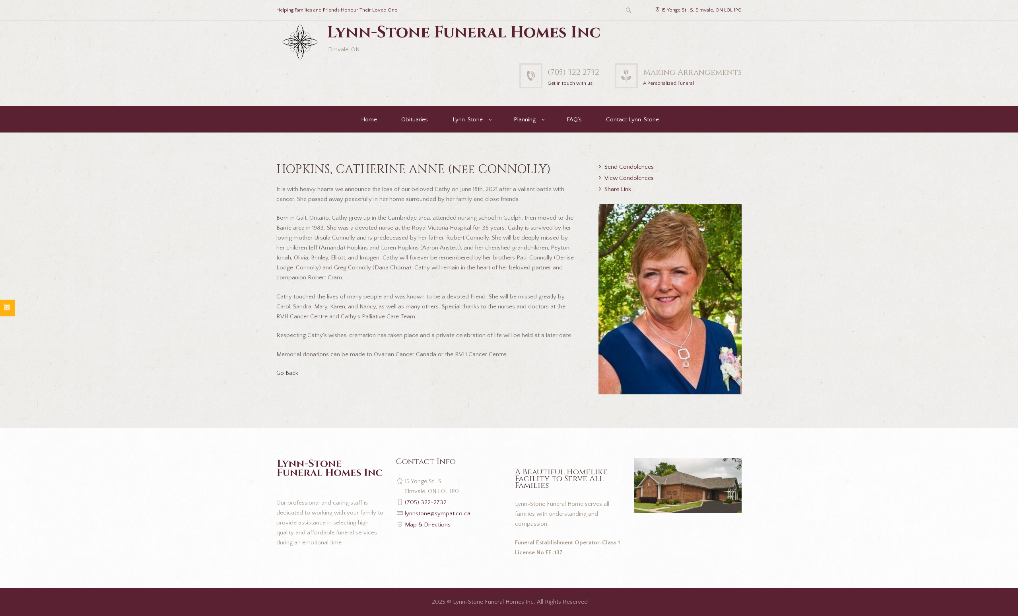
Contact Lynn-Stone (632, 119)
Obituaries (414, 119)
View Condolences (629, 178)
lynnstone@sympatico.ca (437, 513)
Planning (525, 119)
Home (369, 119)
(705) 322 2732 (573, 72)
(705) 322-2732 (426, 502)
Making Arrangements (692, 72)
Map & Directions (428, 524)
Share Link (617, 189)
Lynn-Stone (468, 119)
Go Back (287, 373)
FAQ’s (574, 119)
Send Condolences (629, 167)
